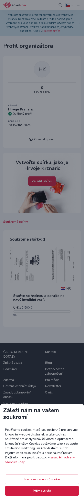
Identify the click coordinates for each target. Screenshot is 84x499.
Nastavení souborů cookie (42, 479)
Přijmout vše (42, 491)
